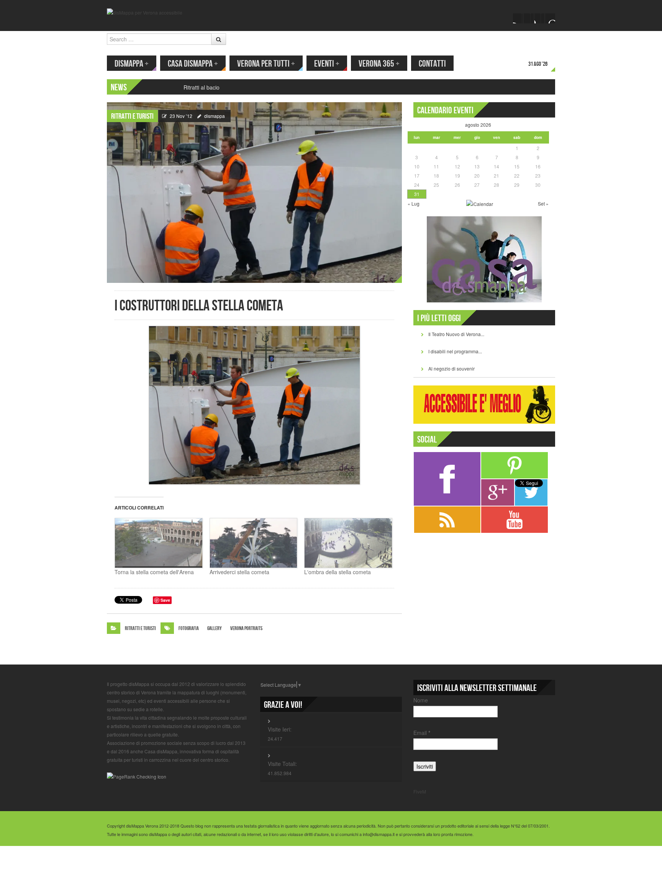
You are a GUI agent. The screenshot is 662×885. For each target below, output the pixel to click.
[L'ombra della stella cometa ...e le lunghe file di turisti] (348, 543)
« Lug (413, 203)
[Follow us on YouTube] (539, 18)
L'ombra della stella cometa (337, 572)
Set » (543, 203)
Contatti (432, 63)
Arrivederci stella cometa (239, 572)
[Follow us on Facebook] (518, 18)
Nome (420, 700)
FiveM (419, 791)
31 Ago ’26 (537, 64)
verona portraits (246, 628)
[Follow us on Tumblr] (550, 18)
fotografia (189, 628)
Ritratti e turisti (132, 116)
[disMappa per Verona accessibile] (144, 11)
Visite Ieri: (280, 729)
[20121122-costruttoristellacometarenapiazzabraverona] (254, 405)
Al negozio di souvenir (451, 368)
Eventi (326, 63)
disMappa (132, 63)
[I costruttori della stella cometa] (254, 191)
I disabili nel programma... (455, 351)
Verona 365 (379, 63)
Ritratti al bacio (202, 87)
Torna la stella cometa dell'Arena (154, 572)
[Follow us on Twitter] (529, 18)
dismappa (214, 116)
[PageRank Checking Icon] (136, 775)
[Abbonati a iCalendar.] (479, 203)
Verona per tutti (266, 63)
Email (421, 732)
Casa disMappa (193, 63)
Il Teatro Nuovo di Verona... (456, 334)
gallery (214, 628)
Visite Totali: (282, 763)
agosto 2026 (478, 124)
